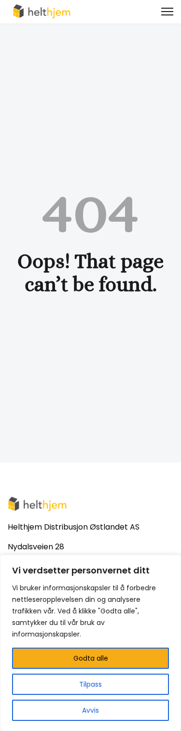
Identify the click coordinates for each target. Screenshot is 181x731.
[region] (90, 643)
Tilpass (90, 684)
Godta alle (90, 658)
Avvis (90, 710)
